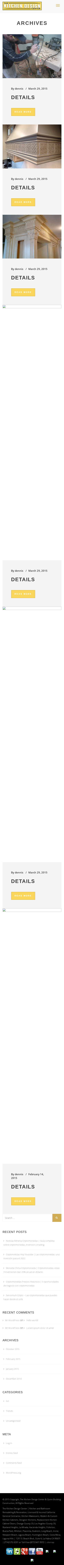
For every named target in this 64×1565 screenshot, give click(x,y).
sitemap (50, 1542)
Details (23, 97)
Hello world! (32, 1320)
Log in (9, 1443)
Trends (9, 1410)
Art (7, 1401)
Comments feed (14, 1462)
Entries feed (12, 1452)
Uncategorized (13, 1420)
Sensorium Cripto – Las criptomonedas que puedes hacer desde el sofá (30, 1297)
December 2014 (14, 1378)
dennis (19, 88)
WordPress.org (13, 1472)
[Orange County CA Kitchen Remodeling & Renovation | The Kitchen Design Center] (23, 4)
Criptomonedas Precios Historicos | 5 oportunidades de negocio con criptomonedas (31, 1283)
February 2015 (13, 1358)
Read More (23, 112)
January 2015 (12, 1368)
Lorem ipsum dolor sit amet (40, 1327)
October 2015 (12, 1349)
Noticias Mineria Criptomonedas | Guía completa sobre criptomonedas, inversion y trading (28, 1242)
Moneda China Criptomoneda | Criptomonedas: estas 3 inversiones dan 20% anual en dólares (31, 1269)
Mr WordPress (12, 1320)
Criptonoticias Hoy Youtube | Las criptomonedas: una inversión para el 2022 (31, 1256)
